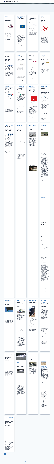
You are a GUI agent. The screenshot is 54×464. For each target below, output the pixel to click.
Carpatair (18, 86)
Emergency (7, 87)
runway (44, 55)
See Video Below (43, 197)
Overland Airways (8, 125)
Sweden (22, 87)
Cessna (30, 354)
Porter (46, 86)
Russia (12, 87)
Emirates (33, 87)
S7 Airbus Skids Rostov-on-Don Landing (8, 357)
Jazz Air (34, 125)
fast (8, 354)
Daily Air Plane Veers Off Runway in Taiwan (32, 56)
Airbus (30, 86)
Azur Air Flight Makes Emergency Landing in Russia (9, 90)
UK (5, 55)
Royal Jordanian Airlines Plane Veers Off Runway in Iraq (45, 58)
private (46, 125)
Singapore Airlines (19, 125)
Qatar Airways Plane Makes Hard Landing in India (9, 19)
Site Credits (27, 461)
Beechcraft (18, 300)
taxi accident (43, 302)
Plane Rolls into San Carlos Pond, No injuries (33, 358)
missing (44, 125)
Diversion (9, 86)
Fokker (21, 86)
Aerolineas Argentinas (44, 300)
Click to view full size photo (44, 366)
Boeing (6, 86)
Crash (41, 125)
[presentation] (21, 356)
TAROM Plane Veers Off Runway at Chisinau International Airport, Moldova (8, 59)
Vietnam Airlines (19, 17)
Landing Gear (47, 354)
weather (18, 55)
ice (32, 125)
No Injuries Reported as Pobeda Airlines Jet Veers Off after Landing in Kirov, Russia (45, 91)
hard (43, 86)
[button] (42, 2)
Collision (9, 300)
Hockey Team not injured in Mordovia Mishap (20, 365)
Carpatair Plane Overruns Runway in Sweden (20, 90)
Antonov (18, 361)
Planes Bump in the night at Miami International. (44, 305)
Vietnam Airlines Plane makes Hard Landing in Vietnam (21, 20)
